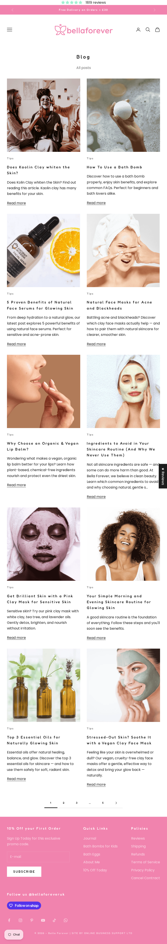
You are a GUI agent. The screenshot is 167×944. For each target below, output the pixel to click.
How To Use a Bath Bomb (115, 167)
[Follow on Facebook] (9, 920)
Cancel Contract (145, 877)
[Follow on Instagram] (20, 920)
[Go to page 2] (116, 803)
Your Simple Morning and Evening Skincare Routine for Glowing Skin (119, 602)
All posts (83, 67)
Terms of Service (145, 862)
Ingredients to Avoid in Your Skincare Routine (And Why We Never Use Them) (121, 449)
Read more (16, 203)
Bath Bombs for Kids (100, 846)
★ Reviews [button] (162, 476)
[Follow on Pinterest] (32, 920)
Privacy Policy (143, 870)
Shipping (138, 846)
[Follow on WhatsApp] (65, 920)
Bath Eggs (91, 854)
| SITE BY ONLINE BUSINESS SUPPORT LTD (101, 933)
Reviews (138, 838)
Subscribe (24, 871)
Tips (10, 158)
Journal (89, 838)
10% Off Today (95, 870)
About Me (91, 862)
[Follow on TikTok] (54, 920)
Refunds (138, 854)
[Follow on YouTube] (43, 920)
